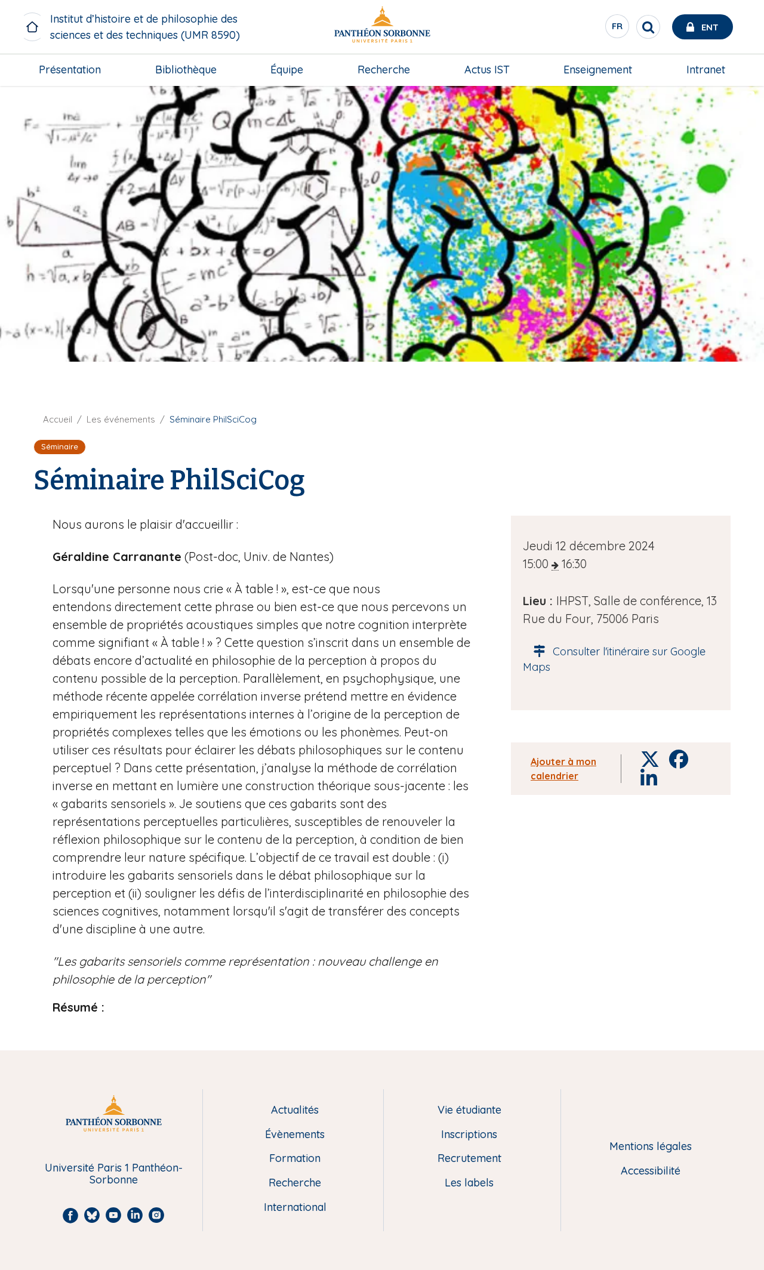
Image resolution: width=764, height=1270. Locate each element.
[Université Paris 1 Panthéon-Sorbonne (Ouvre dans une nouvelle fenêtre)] (382, 27)
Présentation (70, 69)
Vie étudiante (469, 1110)
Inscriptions (469, 1135)
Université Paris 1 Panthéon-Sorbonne (114, 1174)
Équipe (286, 69)
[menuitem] (70, 70)
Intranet (705, 69)
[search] (648, 27)
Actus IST (487, 69)
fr (618, 29)
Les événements (121, 419)
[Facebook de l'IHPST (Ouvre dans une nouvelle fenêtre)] (747, 98)
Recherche (384, 69)
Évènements (295, 1135)
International (295, 1207)
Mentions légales (650, 1146)
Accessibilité (650, 1171)
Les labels (469, 1183)
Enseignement (597, 69)
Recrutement (469, 1158)
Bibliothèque (186, 69)
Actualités (295, 1110)
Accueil (57, 419)
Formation (295, 1158)
